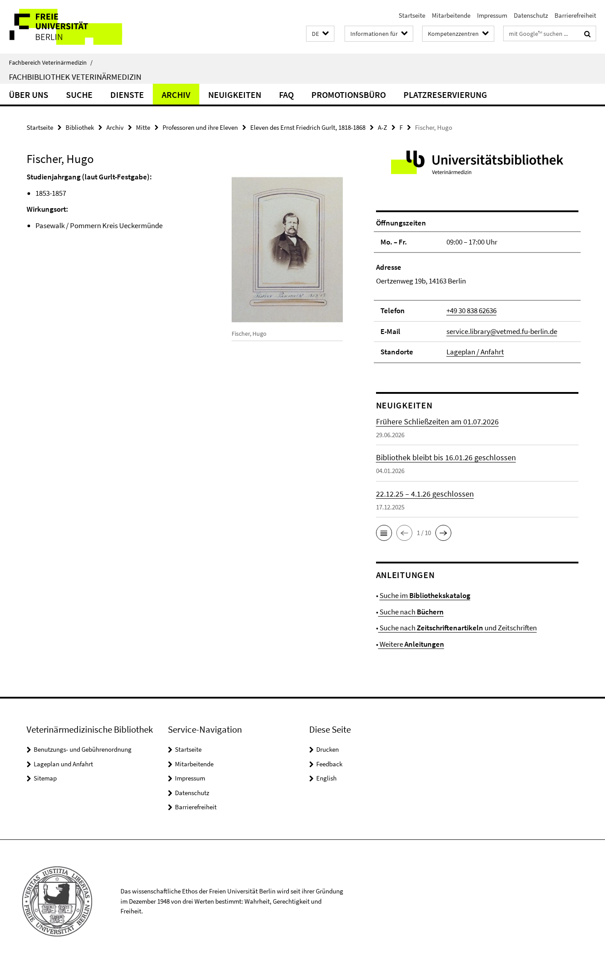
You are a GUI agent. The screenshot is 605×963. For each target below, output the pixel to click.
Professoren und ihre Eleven (200, 127)
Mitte (143, 127)
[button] (320, 34)
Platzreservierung (445, 94)
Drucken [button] (327, 749)
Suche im (425, 595)
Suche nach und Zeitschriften (457, 628)
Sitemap (45, 778)
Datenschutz (531, 15)
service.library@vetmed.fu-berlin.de (501, 331)
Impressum (492, 15)
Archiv (176, 94)
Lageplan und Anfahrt (63, 764)
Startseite (412, 15)
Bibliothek (80, 127)
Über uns (28, 94)
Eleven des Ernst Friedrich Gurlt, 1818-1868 (307, 127)
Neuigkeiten (234, 94)
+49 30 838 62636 (471, 310)
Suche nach (411, 612)
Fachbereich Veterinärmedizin (51, 62)
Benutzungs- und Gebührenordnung (83, 749)
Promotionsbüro (348, 94)
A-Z (382, 127)
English (326, 778)
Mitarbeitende (451, 15)
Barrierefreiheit (575, 15)
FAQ (286, 94)
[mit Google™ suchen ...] (587, 34)
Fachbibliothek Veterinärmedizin (75, 76)
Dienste (127, 94)
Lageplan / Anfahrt (475, 352)
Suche (79, 94)
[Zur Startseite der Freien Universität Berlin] (74, 27)
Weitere (411, 644)
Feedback (329, 764)
